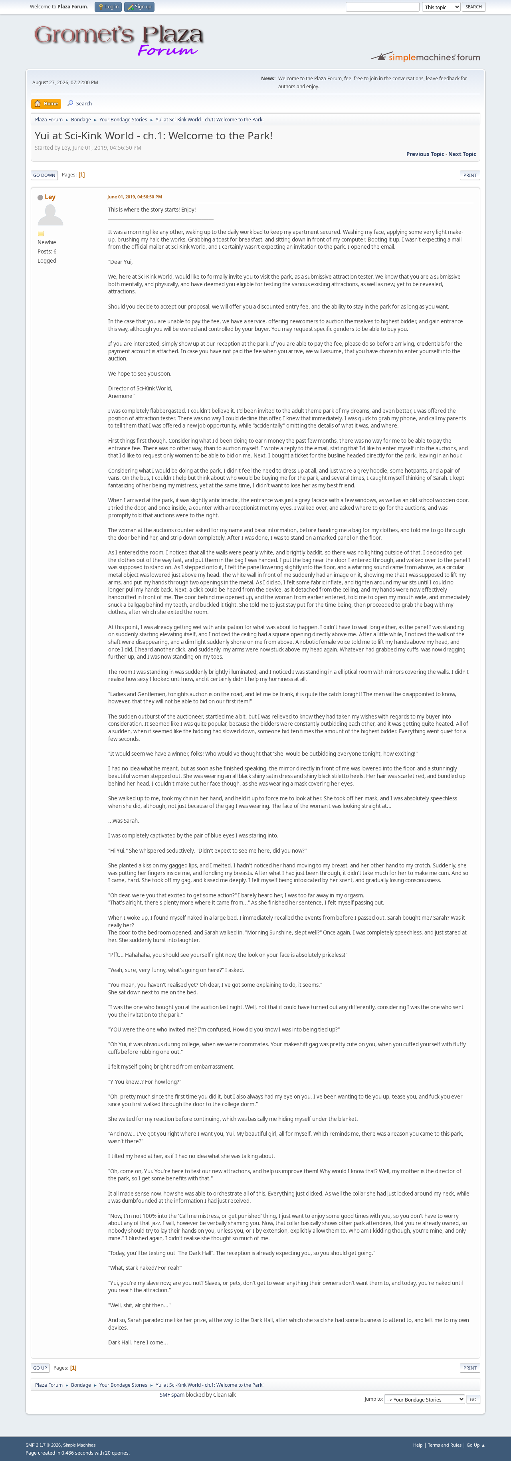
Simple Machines (79, 1445)
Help (418, 1445)
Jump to (373, 1399)
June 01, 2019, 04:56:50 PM (134, 197)
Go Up (40, 1368)
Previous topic (425, 154)
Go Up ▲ (476, 1445)
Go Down (44, 175)
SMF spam (172, 1394)
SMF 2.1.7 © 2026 (43, 1445)
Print (470, 175)
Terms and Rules (444, 1445)
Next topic (462, 154)
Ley (50, 196)
